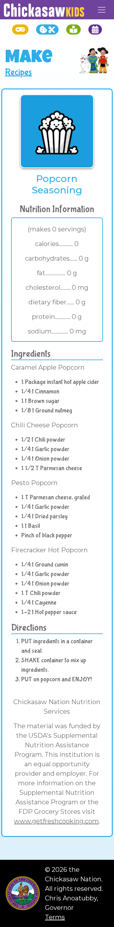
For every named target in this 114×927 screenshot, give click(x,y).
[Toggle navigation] (101, 10)
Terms (55, 917)
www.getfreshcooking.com (56, 821)
